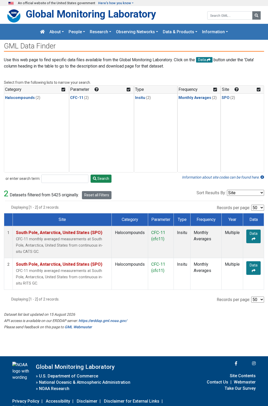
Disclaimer (87, 401)
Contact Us (217, 382)
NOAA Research (54, 388)
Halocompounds (20, 98)
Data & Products (178, 31)
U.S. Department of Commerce (68, 376)
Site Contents (243, 375)
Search (103, 178)
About (55, 31)
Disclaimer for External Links (131, 401)
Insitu (140, 98)
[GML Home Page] (42, 32)
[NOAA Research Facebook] (229, 363)
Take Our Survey (240, 388)
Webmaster (245, 382)
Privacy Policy (25, 401)
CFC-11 (76, 98)
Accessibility (58, 401)
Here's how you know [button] (114, 3)
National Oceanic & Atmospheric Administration (84, 382)
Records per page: (233, 207)
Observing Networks (135, 31)
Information (213, 31)
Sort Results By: (211, 192)
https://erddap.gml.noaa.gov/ (103, 321)
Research (99, 31)
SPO (226, 98)
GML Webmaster (78, 327)
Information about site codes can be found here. (221, 177)
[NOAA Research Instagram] (247, 363)
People (75, 31)
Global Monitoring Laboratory (91, 14)
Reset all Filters (96, 195)
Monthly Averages (194, 98)
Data (254, 233)
